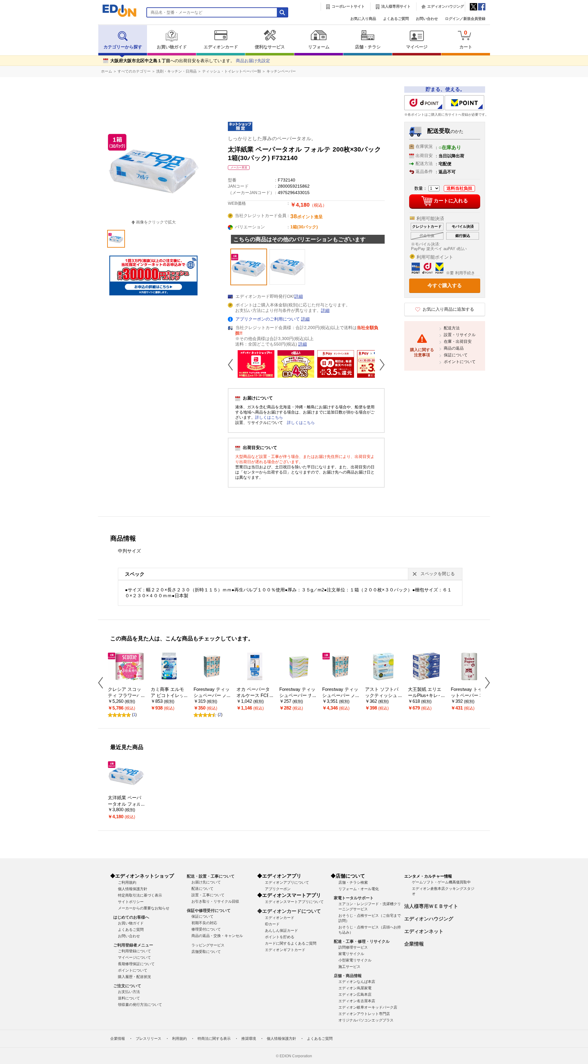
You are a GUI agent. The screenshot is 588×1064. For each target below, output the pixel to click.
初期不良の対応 (204, 923)
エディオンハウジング (445, 6)
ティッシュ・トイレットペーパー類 (231, 71)
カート (465, 39)
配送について (202, 888)
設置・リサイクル (460, 334)
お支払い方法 (129, 992)
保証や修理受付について (209, 910)
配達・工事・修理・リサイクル (362, 941)
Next (380, 364)
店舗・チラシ (368, 47)
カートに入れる (451, 200)
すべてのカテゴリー (134, 71)
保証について (456, 355)
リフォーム (319, 47)
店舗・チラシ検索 (353, 882)
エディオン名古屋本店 (356, 1001)
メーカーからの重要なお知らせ (143, 908)
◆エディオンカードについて (289, 911)
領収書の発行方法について (140, 1004)
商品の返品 (454, 348)
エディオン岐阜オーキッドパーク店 (367, 1007)
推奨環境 (248, 1038)
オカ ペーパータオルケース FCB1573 (254, 695)
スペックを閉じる (437, 573)
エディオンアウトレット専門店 (364, 1014)
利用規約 (179, 1038)
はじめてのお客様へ (131, 917)
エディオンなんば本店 (356, 982)
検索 (16, 54)
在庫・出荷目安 (458, 341)
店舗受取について (206, 952)
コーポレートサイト (348, 6)
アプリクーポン (278, 889)
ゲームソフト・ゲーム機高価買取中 (441, 882)
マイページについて (134, 957)
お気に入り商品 (363, 19)
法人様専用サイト (396, 6)
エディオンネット (423, 931)
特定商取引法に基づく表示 (140, 895)
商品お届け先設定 (253, 60)
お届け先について (206, 882)
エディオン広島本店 (354, 994)
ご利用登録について (134, 951)
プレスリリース (148, 1038)
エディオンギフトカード (285, 950)
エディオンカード (221, 47)
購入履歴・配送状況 (134, 977)
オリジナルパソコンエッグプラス (366, 1020)
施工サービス (349, 967)
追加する (94, 52)
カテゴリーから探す (123, 47)
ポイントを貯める (279, 937)
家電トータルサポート (354, 898)
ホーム (106, 71)
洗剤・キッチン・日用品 (176, 71)
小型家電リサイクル (354, 960)
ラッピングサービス (207, 945)
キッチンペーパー (281, 71)
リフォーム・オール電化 (358, 889)
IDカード (272, 924)
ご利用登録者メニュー (133, 945)
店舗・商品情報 (348, 975)
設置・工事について (207, 895)
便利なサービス (270, 47)
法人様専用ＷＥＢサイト (431, 906)
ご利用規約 (127, 882)
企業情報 (414, 943)
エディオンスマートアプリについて (294, 902)
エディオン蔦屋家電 (354, 988)
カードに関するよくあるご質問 (290, 943)
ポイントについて (460, 361)
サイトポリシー (131, 902)
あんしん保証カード (281, 930)
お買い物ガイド (172, 47)
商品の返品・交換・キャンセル (217, 936)
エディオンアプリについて (287, 882)
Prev (233, 364)
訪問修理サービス (353, 947)
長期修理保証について (136, 964)
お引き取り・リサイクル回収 (215, 901)
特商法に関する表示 (214, 1038)
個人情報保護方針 (132, 889)
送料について (129, 998)
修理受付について (206, 929)
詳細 (298, 296)
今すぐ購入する (445, 285)
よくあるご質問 (396, 19)
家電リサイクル (351, 954)
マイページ (417, 47)
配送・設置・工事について (211, 876)
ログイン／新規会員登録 (465, 19)
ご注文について (127, 985)
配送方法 (452, 328)
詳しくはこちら (269, 417)
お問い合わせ (427, 19)
